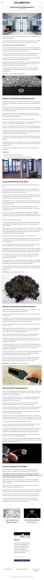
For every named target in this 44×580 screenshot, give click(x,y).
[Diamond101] (22, 2)
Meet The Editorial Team (22, 569)
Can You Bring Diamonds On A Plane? (16, 271)
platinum (17, 421)
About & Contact (8, 569)
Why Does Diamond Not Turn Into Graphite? (18, 363)
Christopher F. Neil (22, 8)
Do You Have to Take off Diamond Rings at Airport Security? (17, 157)
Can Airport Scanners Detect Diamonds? (13, 154)
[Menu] (2, 2)
